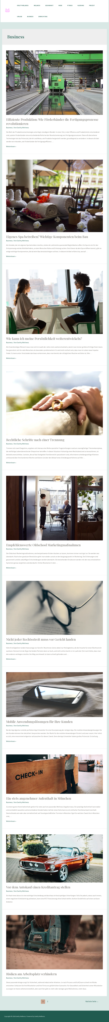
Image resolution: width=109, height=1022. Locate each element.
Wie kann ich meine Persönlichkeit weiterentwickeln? (44, 338)
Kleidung (81, 5)
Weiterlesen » (11, 146)
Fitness (69, 5)
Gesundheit (49, 5)
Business (30, 16)
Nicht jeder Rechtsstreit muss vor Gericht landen (41, 639)
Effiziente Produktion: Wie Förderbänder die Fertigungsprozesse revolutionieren (52, 121)
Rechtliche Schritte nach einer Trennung (35, 440)
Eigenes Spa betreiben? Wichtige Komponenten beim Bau (47, 237)
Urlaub (19, 16)
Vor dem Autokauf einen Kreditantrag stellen (38, 887)
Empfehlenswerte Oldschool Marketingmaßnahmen (43, 545)
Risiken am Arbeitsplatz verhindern (31, 974)
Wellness (37, 5)
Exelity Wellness (23, 5)
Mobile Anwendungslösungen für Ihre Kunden (39, 721)
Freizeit (92, 5)
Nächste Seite (91, 1001)
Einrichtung (42, 16)
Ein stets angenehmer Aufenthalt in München (38, 798)
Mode (60, 5)
